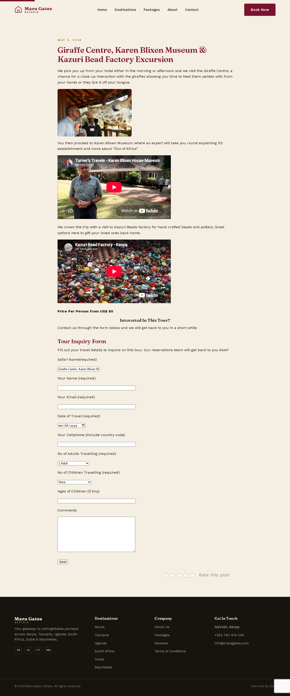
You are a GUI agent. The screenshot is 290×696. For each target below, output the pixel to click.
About (172, 10)
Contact (192, 10)
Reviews (161, 643)
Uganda (100, 643)
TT (38, 650)
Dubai (99, 659)
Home (102, 10)
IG (28, 650)
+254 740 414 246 (229, 635)
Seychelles (103, 667)
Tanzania (102, 635)
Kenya (99, 627)
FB (18, 650)
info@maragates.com (232, 643)
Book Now (260, 10)
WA (48, 650)
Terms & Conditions (170, 651)
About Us (162, 627)
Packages (152, 10)
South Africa (104, 651)
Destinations (125, 10)
